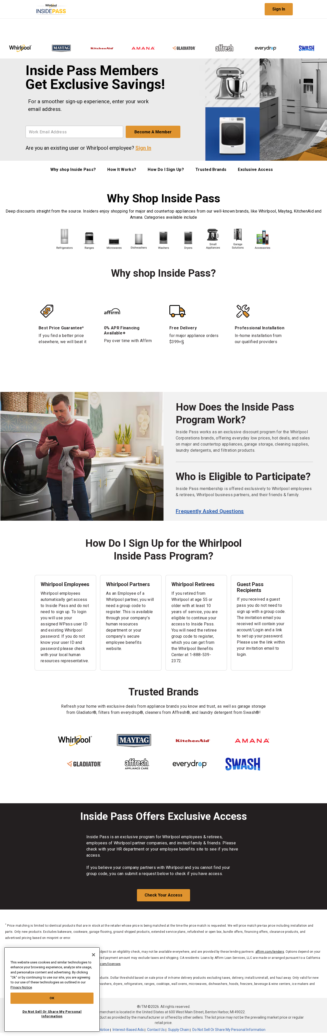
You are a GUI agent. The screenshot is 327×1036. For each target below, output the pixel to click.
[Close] (93, 954)
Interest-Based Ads (128, 1030)
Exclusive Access (255, 169)
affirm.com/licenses (105, 964)
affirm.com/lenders (269, 951)
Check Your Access (163, 895)
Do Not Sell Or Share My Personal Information (228, 1030)
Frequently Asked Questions (210, 511)
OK (52, 998)
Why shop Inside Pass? (73, 169)
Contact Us (156, 1030)
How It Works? (121, 169)
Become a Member (153, 132)
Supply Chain (178, 1030)
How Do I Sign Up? (166, 169)
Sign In (278, 9)
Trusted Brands (210, 169)
